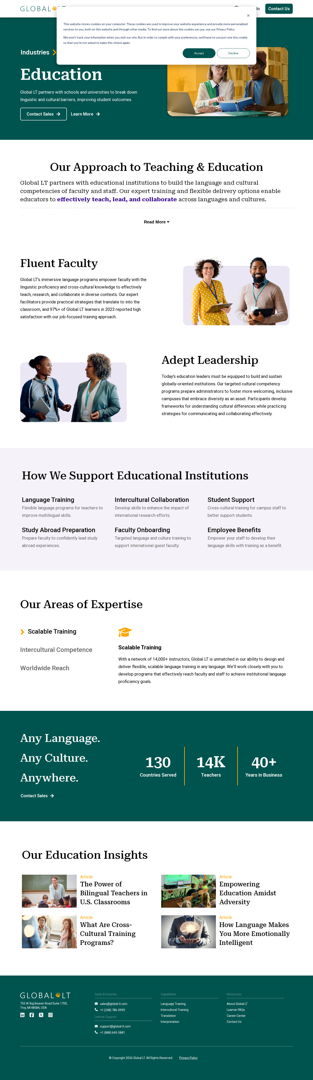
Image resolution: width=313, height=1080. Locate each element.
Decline (233, 53)
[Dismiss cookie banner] (248, 16)
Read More (155, 222)
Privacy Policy (188, 1058)
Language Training (48, 499)
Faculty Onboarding (142, 530)
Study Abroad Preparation (58, 530)
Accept (199, 53)
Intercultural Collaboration (152, 499)
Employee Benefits (234, 530)
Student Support (231, 499)
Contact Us (279, 8)
